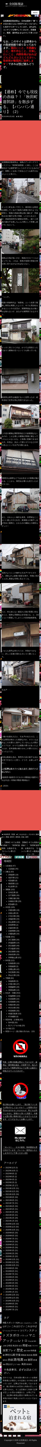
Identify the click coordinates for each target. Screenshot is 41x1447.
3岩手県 (11, 878)
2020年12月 (10, 1224)
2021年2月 (9, 1218)
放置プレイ (9, 1350)
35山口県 (12, 975)
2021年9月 (9, 1197)
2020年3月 (9, 1250)
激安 (25, 1351)
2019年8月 (9, 1271)
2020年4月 (9, 1247)
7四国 (13, 834)
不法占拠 (30, 1341)
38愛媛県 (12, 987)
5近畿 (7, 937)
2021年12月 (10, 1188)
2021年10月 (10, 1194)
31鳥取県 (12, 963)
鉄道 (35, 1360)
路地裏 (18, 1359)
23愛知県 (12, 934)
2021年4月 (9, 1212)
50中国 (11, 1022)
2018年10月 (10, 1301)
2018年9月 (9, 1304)
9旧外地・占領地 (12, 1020)
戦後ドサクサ (33, 1346)
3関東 (7, 889)
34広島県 (12, 972)
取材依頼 (11, 44)
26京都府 (12, 946)
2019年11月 (10, 1262)
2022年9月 (9, 1174)
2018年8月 (9, 1307)
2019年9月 (9, 1268)
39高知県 (12, 990)
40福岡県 (12, 996)
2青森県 (11, 875)
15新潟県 (12, 910)
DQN (17, 1323)
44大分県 (12, 1008)
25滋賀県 (12, 943)
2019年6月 (9, 1277)
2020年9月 (9, 1233)
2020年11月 (10, 1227)
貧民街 (5, 1360)
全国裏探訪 (23, 1440)
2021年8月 (9, 1200)
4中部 (7, 907)
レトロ (23, 1340)
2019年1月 (9, 1292)
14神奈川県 (13, 901)
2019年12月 (10, 1259)
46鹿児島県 (13, 1014)
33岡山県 (12, 969)
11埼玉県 (11, 892)
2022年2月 (9, 1182)
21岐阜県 (12, 928)
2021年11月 (10, 1191)
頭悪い (19, 1364)
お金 (21, 1323)
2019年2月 (9, 1289)
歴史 (20, 1350)
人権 (4, 1346)
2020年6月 (9, 1242)
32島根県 (12, 966)
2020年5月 (9, 1245)
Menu (35, 13)
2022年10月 (10, 1171)
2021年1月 (9, 1221)
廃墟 (7, 837)
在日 (20, 1346)
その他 (8, 1028)
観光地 (29, 1355)
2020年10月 (10, 1230)
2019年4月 (9, 1283)
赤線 (22, 837)
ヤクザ (15, 1341)
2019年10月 (10, 1265)
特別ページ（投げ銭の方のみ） (18, 1031)
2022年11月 (10, 1168)
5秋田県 (11, 884)
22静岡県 (12, 931)
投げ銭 (22, 63)
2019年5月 (9, 1280)
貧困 (35, 1355)
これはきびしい (28, 1323)
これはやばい (23, 834)
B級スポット (9, 1323)
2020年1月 (9, 1256)
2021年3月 (9, 1215)
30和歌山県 (13, 958)
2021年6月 (9, 1206)
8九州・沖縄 (10, 993)
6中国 (7, 960)
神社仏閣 (10, 1354)
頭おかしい (11, 1364)
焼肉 (28, 1351)
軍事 (25, 1360)
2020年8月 (9, 1236)
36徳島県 (6, 834)
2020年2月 (9, 1253)
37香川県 (12, 984)
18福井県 (12, 919)
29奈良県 (12, 954)
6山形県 (11, 886)
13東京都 (12, 898)
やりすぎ (7, 1330)
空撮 (18, 1354)
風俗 (23, 1364)
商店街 (15, 1346)
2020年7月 (9, 1239)
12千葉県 (12, 895)
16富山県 (12, 913)
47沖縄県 (12, 1017)
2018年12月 (10, 1295)
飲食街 (29, 1364)
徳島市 (12, 837)
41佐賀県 (12, 999)
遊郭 (26, 837)
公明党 (9, 1345)
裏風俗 (17, 837)
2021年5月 (9, 1209)
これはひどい (18, 1326)
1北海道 (8, 866)
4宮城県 (11, 881)
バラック (24, 1336)
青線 (4, 1364)
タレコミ (19, 57)
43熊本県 (12, 1005)
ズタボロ (31, 834)
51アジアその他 (14, 1026)
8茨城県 (11, 904)
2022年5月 (9, 1177)
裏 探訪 (20, 116)
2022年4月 (9, 1179)
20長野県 (12, 925)
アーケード (15, 1331)
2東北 (7, 872)
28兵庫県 (12, 952)
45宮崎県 (12, 1011)
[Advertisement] (20, 140)
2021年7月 (9, 1203)
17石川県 (12, 916)
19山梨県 (12, 922)
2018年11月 (10, 1298)
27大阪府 (12, 949)
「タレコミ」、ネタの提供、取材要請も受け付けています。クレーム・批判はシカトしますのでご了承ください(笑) (20, 1150)
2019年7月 (9, 1274)
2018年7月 (9, 1310)
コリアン (24, 1330)
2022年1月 (9, 1185)
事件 (34, 1341)
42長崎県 (12, 1002)
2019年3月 (9, 1286)
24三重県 (12, 940)
